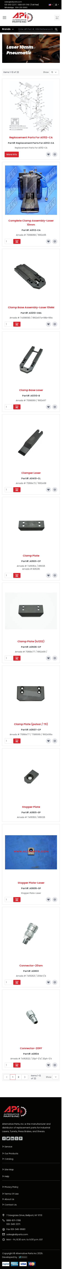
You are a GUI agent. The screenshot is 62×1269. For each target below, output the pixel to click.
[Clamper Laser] (31, 442)
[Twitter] (8, 1138)
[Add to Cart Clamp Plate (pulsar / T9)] (16, 740)
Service (8, 1146)
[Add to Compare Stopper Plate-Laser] (54, 899)
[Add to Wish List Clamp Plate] (48, 575)
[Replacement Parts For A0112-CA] (31, 107)
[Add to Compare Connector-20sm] (54, 982)
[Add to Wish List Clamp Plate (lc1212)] (48, 658)
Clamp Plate (31, 555)
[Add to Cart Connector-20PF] (16, 1065)
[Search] (55, 29)
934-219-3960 (21, 7)
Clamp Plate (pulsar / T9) (31, 724)
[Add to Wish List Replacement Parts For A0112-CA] (48, 154)
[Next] (24, 1077)
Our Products (11, 1153)
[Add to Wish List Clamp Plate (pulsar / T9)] (48, 740)
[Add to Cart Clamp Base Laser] (16, 406)
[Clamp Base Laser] (31, 359)
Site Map (9, 1169)
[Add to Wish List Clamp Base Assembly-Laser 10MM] (48, 324)
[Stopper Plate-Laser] (31, 852)
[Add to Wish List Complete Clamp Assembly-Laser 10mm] (48, 241)
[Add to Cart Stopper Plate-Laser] (16, 899)
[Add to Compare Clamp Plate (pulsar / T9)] (54, 740)
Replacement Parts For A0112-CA (31, 137)
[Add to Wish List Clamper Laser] (48, 489)
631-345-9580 (15, 1229)
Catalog (8, 1158)
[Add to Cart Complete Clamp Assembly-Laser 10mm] (16, 241)
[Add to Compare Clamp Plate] (54, 575)
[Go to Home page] (22, 17)
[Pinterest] (20, 1138)
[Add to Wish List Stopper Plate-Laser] (48, 899)
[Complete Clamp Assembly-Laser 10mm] (31, 190)
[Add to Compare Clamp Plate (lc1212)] (54, 658)
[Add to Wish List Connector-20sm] (48, 982)
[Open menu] (4, 17)
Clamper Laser (31, 473)
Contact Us (10, 1204)
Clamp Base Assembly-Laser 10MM (31, 307)
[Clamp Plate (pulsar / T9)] (31, 693)
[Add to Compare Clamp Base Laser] (54, 406)
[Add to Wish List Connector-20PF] (48, 1065)
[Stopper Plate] (31, 776)
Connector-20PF (31, 1048)
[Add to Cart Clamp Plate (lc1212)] (16, 658)
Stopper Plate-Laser (31, 883)
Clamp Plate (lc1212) (31, 641)
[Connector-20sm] (31, 935)
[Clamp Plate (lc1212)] (31, 611)
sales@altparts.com (13, 2)
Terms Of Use (11, 1193)
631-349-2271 (10, 4)
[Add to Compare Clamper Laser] (54, 489)
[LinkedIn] (12, 1138)
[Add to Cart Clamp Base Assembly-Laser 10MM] (16, 324)
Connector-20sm (31, 965)
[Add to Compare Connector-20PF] (54, 1065)
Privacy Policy (11, 1186)
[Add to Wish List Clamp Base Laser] (48, 406)
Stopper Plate (31, 807)
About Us (9, 1199)
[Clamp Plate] (31, 525)
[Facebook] (4, 1138)
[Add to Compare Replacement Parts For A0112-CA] (54, 154)
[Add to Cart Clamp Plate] (16, 575)
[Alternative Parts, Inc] (15, 1111)
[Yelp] (16, 1138)
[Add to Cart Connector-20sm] (16, 982)
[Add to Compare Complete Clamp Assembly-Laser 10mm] (54, 241)
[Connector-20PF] (31, 1017)
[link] (56, 4)
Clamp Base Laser (31, 390)
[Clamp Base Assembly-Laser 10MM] (31, 277)
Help (6, 1176)
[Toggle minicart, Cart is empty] (57, 17)
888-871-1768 (23, 4)
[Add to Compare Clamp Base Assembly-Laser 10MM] (54, 324)
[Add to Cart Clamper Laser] (16, 489)
